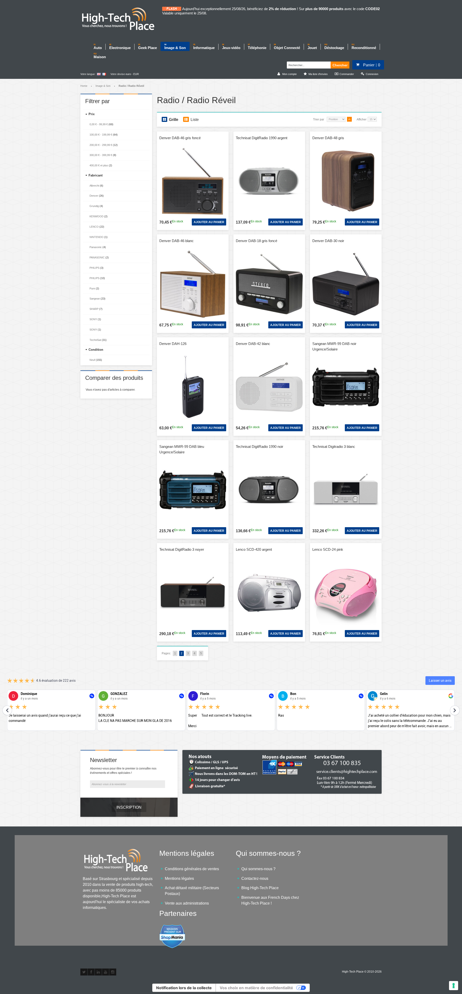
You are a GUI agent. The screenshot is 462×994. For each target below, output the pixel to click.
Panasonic (96, 247)
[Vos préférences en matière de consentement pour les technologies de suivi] (453, 985)
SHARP (94, 308)
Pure (92, 288)
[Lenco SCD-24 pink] (345, 592)
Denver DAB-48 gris (328, 138)
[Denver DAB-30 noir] (345, 284)
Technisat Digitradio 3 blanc (333, 446)
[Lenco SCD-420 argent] (269, 592)
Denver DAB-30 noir (328, 241)
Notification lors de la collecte (184, 987)
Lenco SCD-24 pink (327, 549)
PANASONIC (97, 257)
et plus (99, 165)
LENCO (94, 226)
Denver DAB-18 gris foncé (256, 241)
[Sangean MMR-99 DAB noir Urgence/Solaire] (345, 387)
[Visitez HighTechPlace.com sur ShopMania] (172, 927)
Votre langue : (88, 74)
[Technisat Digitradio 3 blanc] (345, 489)
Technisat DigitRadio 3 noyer (181, 549)
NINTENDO (96, 237)
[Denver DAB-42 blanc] (269, 387)
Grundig (94, 206)
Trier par (318, 119)
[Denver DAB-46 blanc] (192, 284)
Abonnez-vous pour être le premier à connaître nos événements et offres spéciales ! (123, 771)
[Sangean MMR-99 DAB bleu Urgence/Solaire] (192, 489)
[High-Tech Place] (121, 19)
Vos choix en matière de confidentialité (256, 987)
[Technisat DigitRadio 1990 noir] (269, 489)
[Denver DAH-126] (192, 387)
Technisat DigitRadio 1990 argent (261, 138)
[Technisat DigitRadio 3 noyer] (192, 592)
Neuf (92, 359)
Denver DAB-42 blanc (253, 344)
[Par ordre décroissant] (349, 119)
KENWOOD (96, 216)
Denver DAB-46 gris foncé (180, 138)
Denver (94, 195)
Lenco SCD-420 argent (254, 549)
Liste (195, 120)
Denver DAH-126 (172, 344)
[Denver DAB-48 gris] (345, 181)
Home (83, 85)
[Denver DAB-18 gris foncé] (269, 284)
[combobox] (308, 64)
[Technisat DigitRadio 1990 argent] (269, 181)
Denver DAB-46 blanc (176, 241)
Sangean (95, 298)
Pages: (166, 653)
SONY (93, 319)
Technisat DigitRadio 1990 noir (259, 446)
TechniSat (95, 339)
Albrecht (94, 185)
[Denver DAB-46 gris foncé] (192, 181)
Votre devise (117, 74)
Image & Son (103, 85)
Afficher (361, 119)
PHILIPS (94, 267)
